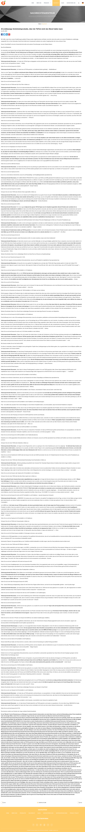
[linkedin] (37, 825)
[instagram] (48, 825)
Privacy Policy (74, 813)
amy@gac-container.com (53, 830)
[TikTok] (51, 825)
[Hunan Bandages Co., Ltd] (3, 3)
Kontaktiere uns (71, 2)
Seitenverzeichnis (61, 813)
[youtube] (44, 825)
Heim (33, 2)
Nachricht (56, 2)
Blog (62, 2)
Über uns (39, 2)
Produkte (46, 2)
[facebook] (33, 825)
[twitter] (41, 825)
